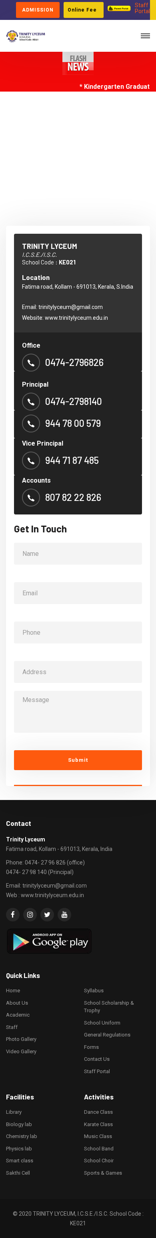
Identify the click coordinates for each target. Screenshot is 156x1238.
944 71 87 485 (72, 460)
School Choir (99, 1161)
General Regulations (107, 1035)
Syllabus (94, 991)
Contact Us (97, 1059)
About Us (17, 1003)
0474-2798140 (73, 401)
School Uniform (102, 1023)
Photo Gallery (21, 1039)
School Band (99, 1149)
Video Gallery (21, 1051)
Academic (18, 1015)
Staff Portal (142, 8)
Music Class (98, 1136)
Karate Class (98, 1124)
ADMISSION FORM (38, 12)
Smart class (19, 1161)
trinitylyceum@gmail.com (70, 307)
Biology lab (19, 1124)
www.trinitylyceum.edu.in (76, 318)
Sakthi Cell (18, 1173)
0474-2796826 (74, 362)
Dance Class (98, 1112)
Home (13, 991)
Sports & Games (103, 1173)
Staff (12, 1027)
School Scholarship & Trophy (109, 1007)
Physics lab (19, 1149)
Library (14, 1112)
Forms (91, 1047)
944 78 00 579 (73, 423)
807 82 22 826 (73, 497)
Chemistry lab (21, 1136)
